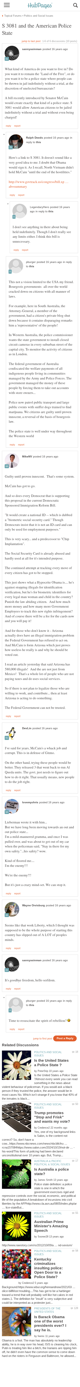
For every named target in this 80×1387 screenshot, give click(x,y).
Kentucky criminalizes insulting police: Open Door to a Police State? (48, 1268)
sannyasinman (32, 49)
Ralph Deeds (34, 137)
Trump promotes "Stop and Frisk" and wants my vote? (52, 1117)
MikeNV (27, 456)
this (38, 142)
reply (8, 126)
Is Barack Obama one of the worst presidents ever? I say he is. (50, 1323)
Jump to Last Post (31, 41)
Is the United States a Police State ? (51, 1062)
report (17, 126)
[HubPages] (40, 5)
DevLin (26, 728)
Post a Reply (65, 1038)
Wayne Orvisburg (33, 905)
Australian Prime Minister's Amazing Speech (51, 1226)
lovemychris (30, 802)
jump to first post (42, 1038)
